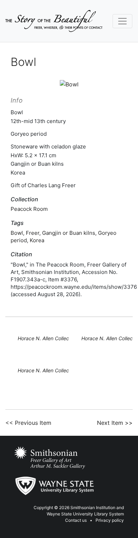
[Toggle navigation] (122, 21)
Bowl (17, 233)
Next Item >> (115, 422)
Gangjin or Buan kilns (68, 233)
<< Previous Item (28, 422)
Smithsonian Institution (92, 507)
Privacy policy (110, 520)
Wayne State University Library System (85, 513)
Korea (37, 240)
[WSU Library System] (54, 486)
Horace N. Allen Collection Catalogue (60, 338)
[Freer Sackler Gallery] (49, 458)
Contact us (76, 520)
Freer (32, 233)
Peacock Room (29, 209)
